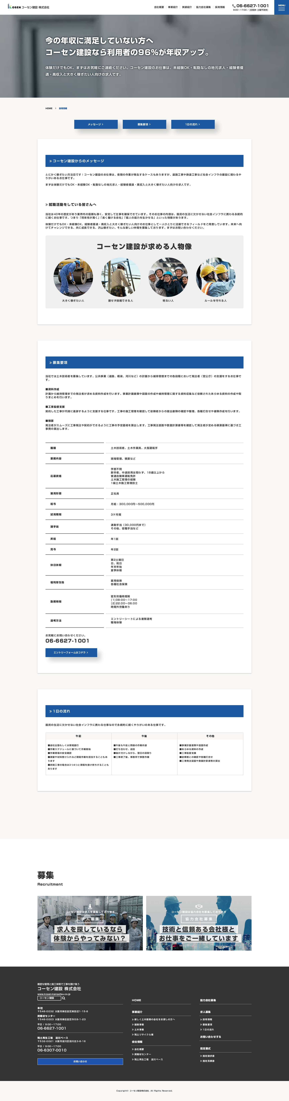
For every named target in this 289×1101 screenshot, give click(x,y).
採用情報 (220, 7)
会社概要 (159, 7)
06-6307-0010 (52, 1050)
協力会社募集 (203, 7)
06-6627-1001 (67, 640)
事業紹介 (173, 7)
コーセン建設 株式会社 (59, 989)
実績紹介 (187, 7)
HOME (48, 108)
